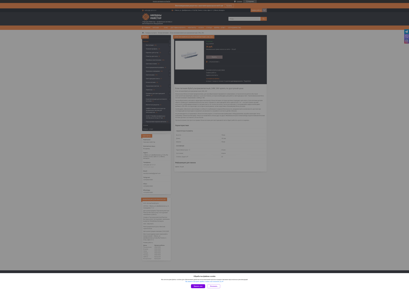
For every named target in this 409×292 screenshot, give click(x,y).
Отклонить (213, 286)
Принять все (198, 286)
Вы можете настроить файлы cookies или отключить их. (204, 281)
